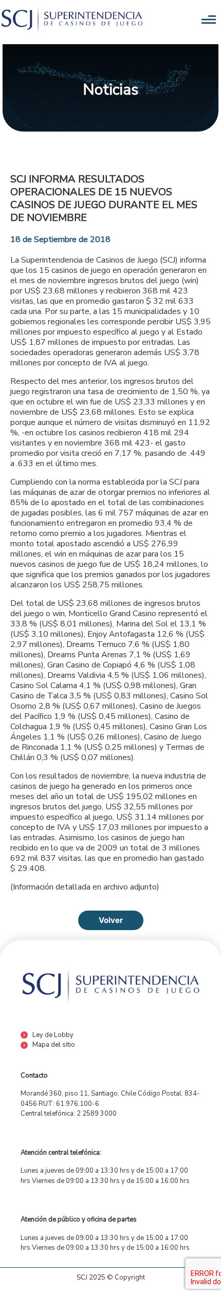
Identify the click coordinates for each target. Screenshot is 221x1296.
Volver (111, 920)
